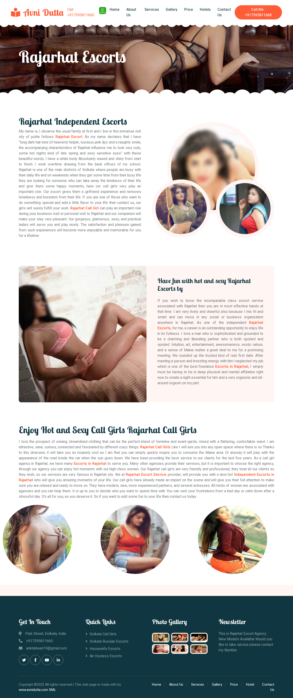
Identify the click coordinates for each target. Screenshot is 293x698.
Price (188, 9)
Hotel (250, 684)
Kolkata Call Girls (103, 634)
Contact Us (224, 12)
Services (151, 9)
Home (114, 9)
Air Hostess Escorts (106, 656)
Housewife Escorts (105, 649)
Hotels (205, 9)
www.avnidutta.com (33, 689)
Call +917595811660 (80, 12)
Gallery (171, 9)
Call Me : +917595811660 (258, 12)
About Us (131, 12)
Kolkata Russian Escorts (109, 641)
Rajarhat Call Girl (84, 208)
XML (52, 689)
